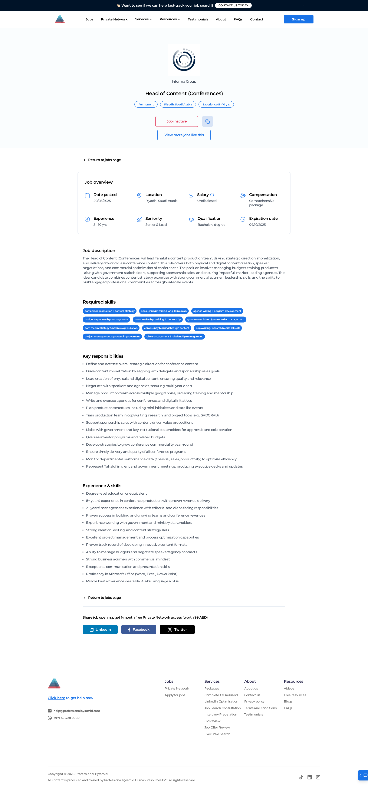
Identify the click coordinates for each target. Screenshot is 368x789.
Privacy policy (254, 701)
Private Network (114, 19)
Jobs (89, 19)
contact (256, 19)
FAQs (238, 19)
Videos (289, 688)
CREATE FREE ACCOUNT (242, 5)
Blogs (288, 701)
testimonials (198, 19)
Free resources (295, 695)
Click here (56, 698)
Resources (168, 19)
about (221, 19)
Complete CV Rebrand (221, 695)
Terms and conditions (260, 708)
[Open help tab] (363, 775)
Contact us (252, 695)
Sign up (298, 19)
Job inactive (177, 121)
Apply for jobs (175, 695)
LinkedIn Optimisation (221, 701)
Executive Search (217, 734)
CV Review (212, 721)
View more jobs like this (184, 135)
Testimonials (253, 714)
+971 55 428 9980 (66, 717)
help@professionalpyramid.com (76, 711)
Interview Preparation (220, 714)
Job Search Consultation (222, 708)
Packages (211, 688)
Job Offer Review (217, 727)
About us (251, 688)
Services (142, 19)
